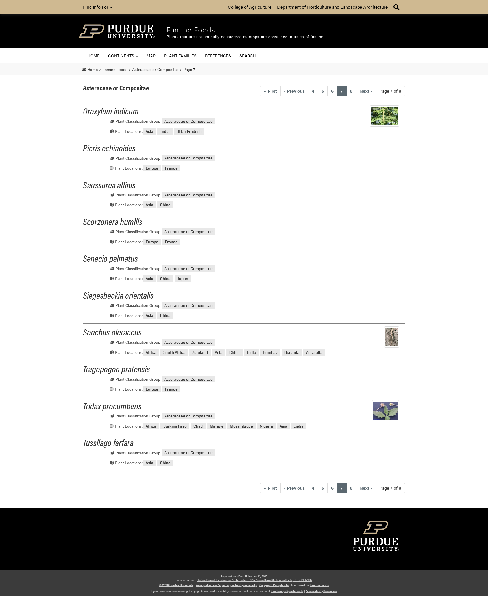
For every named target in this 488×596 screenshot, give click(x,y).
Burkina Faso (175, 426)
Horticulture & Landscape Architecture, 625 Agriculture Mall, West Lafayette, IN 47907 (254, 580)
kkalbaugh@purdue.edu (287, 591)
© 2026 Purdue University (176, 585)
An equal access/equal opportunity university (226, 585)
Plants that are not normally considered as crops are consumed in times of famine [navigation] (245, 36)
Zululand (200, 352)
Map (151, 55)
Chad (198, 426)
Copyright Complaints (274, 585)
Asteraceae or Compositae (188, 121)
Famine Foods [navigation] (191, 29)
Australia (314, 352)
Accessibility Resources (321, 591)
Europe (152, 168)
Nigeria (266, 426)
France (171, 168)
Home (93, 55)
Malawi (216, 426)
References (218, 55)
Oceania (291, 352)
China (165, 204)
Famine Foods (319, 585)
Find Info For (96, 7)
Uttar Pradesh (189, 131)
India (165, 131)
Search (247, 55)
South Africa (174, 352)
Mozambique (241, 426)
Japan (182, 278)
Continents (121, 55)
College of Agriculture (249, 7)
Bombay (270, 352)
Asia (149, 131)
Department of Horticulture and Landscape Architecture (332, 7)
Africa (151, 352)
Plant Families (180, 55)
